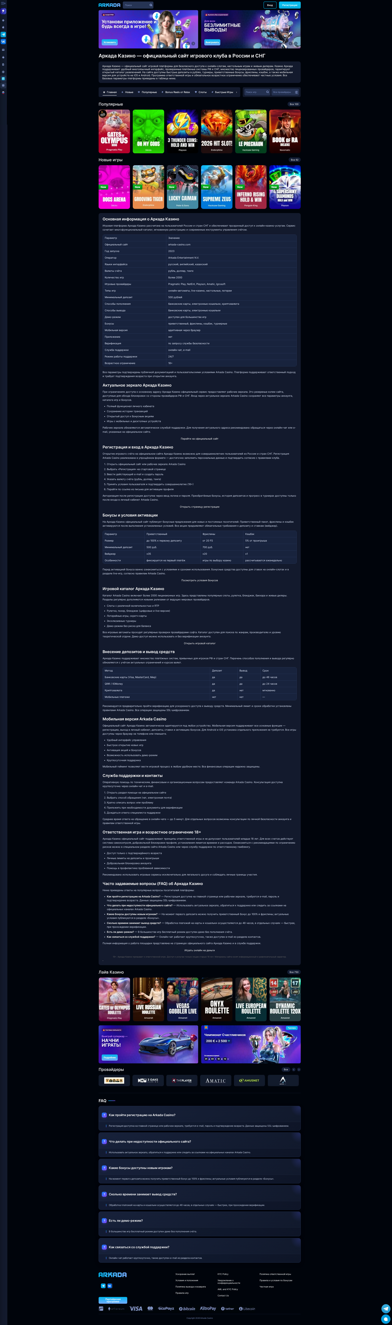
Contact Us (223, 1295)
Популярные (149, 92)
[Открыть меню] (3, 3)
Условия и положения (186, 1280)
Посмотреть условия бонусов (199, 580)
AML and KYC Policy (228, 1289)
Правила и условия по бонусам (276, 1280)
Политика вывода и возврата (190, 1286)
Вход (270, 5)
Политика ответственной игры (275, 1274)
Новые (129, 92)
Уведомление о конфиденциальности (229, 1281)
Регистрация (289, 5)
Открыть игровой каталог (200, 643)
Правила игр (182, 1293)
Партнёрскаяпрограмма (113, 1300)
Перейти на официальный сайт (200, 438)
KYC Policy (223, 1274)
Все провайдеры (282, 92)
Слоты (203, 92)
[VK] (110, 1285)
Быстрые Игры (224, 92)
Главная (112, 92)
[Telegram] (103, 1285)
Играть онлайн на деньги (200, 950)
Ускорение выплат (185, 1274)
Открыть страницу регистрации (199, 506)
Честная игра (267, 1286)
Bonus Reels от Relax (177, 92)
